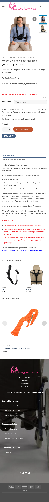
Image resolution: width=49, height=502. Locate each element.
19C (3, 289)
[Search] (41, 6)
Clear (45, 98)
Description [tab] (8, 156)
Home (4, 57)
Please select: (6, 102)
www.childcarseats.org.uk (31, 250)
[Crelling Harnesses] (22, 6)
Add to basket (23, 129)
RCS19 (28, 289)
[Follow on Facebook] (20, 473)
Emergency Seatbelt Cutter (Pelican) (16, 348)
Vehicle (12, 57)
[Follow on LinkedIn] (29, 473)
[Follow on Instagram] (23, 473)
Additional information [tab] (14, 160)
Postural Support (26, 57)
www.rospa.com (8, 250)
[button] (3, 6)
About (24, 491)
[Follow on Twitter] (26, 473)
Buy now (9, 136)
